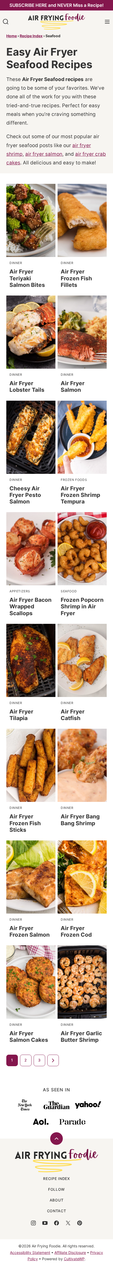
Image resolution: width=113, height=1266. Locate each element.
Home (11, 36)
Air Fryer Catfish (73, 714)
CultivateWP (74, 1259)
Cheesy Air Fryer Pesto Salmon (25, 495)
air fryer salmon (43, 154)
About (57, 1200)
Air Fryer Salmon (73, 386)
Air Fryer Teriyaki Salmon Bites (27, 278)
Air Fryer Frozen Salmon (29, 931)
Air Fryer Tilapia (21, 714)
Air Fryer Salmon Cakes (28, 1036)
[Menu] (107, 22)
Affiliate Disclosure (70, 1252)
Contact (56, 1211)
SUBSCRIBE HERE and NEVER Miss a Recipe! (56, 5)
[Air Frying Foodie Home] (56, 22)
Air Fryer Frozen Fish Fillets (76, 278)
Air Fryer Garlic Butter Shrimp (81, 1036)
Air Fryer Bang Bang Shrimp (80, 819)
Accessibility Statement (30, 1252)
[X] (68, 1223)
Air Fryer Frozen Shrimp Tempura (80, 495)
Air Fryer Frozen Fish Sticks (25, 823)
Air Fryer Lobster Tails (26, 386)
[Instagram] (33, 1223)
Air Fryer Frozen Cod (76, 931)
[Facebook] (56, 1223)
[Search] (6, 22)
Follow (56, 1189)
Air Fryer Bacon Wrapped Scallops (30, 606)
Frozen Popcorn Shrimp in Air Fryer (82, 606)
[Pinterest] (79, 1223)
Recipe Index (31, 36)
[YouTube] (45, 1223)
